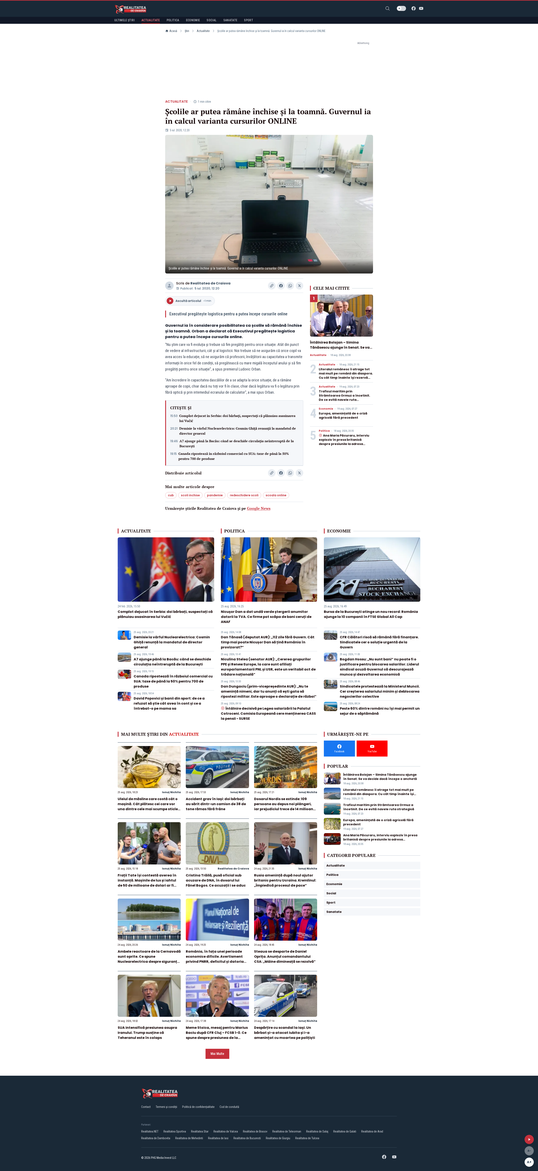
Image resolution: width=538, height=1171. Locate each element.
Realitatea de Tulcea (307, 1138)
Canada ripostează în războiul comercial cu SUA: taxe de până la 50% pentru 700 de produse (233, 456)
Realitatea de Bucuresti (247, 1138)
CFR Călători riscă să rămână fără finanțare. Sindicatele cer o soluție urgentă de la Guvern (379, 642)
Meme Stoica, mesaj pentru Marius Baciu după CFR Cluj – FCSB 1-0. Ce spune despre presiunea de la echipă (217, 1035)
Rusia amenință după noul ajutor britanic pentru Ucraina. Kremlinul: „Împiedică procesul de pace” (285, 880)
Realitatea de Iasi (218, 1138)
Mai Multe (217, 1054)
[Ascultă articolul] (529, 1139)
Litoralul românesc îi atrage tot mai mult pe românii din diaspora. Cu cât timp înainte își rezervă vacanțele (346, 375)
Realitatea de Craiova (210, 283)
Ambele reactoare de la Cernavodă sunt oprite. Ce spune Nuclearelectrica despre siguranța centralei (149, 959)
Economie (326, 408)
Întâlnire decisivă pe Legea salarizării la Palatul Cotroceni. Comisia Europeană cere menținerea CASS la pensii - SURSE (268, 713)
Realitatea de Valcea (226, 1131)
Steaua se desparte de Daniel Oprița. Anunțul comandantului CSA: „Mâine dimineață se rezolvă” (285, 956)
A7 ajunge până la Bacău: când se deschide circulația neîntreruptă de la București (236, 443)
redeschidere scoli (244, 495)
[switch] (401, 8)
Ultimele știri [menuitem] (124, 20)
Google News (258, 508)
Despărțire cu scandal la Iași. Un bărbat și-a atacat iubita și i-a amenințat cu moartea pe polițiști (284, 1032)
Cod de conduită (229, 1107)
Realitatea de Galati (344, 1131)
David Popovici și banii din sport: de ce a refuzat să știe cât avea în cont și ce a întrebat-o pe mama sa (169, 703)
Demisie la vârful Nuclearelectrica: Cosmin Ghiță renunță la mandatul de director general (237, 431)
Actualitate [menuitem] (150, 20)
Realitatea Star (199, 1131)
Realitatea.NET (149, 1131)
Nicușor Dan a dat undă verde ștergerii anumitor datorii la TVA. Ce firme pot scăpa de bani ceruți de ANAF (266, 616)
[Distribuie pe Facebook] (281, 285)
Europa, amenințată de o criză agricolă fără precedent (343, 415)
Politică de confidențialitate (198, 1107)
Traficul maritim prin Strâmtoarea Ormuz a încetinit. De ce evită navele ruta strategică (344, 397)
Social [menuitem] (211, 20)
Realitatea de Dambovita (155, 1138)
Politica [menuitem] (173, 20)
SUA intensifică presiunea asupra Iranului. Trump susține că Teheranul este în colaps (147, 1032)
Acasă (173, 31)
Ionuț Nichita (171, 792)
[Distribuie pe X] (299, 285)
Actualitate (203, 31)
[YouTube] (421, 8)
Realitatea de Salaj (317, 1131)
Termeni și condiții (166, 1107)
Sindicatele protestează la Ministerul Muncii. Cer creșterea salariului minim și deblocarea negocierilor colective (380, 691)
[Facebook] (413, 8)
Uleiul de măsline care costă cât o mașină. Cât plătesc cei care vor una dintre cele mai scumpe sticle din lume (148, 807)
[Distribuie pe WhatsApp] (290, 285)
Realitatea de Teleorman (286, 1131)
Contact (146, 1107)
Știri (187, 31)
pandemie (215, 495)
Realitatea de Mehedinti (189, 1138)
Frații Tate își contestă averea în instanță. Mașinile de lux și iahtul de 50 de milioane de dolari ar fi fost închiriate (147, 883)
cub (171, 495)
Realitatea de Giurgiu (278, 1138)
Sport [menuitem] (248, 20)
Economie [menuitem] (193, 20)
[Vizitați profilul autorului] (169, 285)
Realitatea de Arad (372, 1131)
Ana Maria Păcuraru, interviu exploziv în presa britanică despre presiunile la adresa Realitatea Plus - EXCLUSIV (344, 441)
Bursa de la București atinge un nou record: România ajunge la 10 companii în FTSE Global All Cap (371, 614)
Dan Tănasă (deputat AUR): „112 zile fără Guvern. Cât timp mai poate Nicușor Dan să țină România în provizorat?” (267, 642)
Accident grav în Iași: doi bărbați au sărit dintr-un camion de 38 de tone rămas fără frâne (216, 804)
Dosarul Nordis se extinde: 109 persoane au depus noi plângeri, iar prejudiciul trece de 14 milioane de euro (284, 807)
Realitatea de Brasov (255, 1131)
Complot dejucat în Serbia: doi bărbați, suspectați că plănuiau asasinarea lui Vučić (237, 418)
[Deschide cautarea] (387, 8)
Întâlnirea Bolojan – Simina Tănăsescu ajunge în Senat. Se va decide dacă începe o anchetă (340, 347)
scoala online (276, 495)
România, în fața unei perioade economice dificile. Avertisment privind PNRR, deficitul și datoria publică (215, 959)
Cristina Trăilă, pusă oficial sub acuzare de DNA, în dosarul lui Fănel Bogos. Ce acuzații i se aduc (216, 880)
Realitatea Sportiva (175, 1131)
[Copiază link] (272, 285)
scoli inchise (190, 495)
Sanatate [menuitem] (230, 20)
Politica (324, 431)
